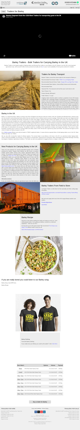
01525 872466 (70, 2)
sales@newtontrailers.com (72, 4)
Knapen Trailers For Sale (73, 416)
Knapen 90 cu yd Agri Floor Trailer (69, 82)
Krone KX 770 (12, 155)
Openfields (44, 204)
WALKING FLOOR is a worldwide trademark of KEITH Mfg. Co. (40, 421)
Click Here (54, 343)
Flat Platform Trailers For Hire (7, 414)
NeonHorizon (43, 422)
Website (37, 422)
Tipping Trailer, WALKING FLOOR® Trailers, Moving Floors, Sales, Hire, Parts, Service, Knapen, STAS (5, 3)
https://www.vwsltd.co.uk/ (8, 166)
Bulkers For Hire (4, 417)
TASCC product (8, 132)
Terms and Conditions (36, 408)
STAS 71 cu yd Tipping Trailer (66, 79)
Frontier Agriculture (47, 202)
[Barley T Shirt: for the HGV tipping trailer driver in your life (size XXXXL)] (38, 331)
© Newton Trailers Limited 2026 (40, 423)
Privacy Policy (45, 408)
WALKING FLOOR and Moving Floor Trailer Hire (11, 411)
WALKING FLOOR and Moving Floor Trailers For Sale (67, 411)
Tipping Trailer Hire (5, 412)
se (42, 66)
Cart (76, 7)
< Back (3, 11)
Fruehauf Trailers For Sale (73, 414)
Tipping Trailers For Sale (73, 412)
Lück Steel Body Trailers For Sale (72, 417)
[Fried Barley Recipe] (39, 274)
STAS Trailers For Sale (74, 419)
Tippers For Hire (4, 419)
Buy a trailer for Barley (40, 402)
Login (71, 7)
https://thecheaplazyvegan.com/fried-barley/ (32, 229)
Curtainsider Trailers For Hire (7, 416)
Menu (3, 7)
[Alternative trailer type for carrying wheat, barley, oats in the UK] (60, 181)
